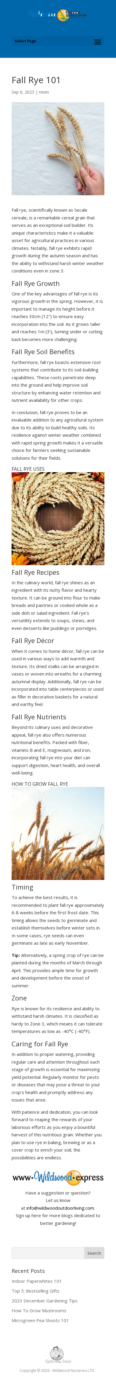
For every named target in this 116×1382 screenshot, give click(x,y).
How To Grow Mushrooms (39, 1310)
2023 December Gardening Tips (45, 1301)
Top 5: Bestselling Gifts (35, 1291)
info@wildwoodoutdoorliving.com (60, 1208)
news (44, 92)
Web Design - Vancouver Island (58, 1355)
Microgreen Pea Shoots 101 (40, 1320)
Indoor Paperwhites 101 (37, 1281)
